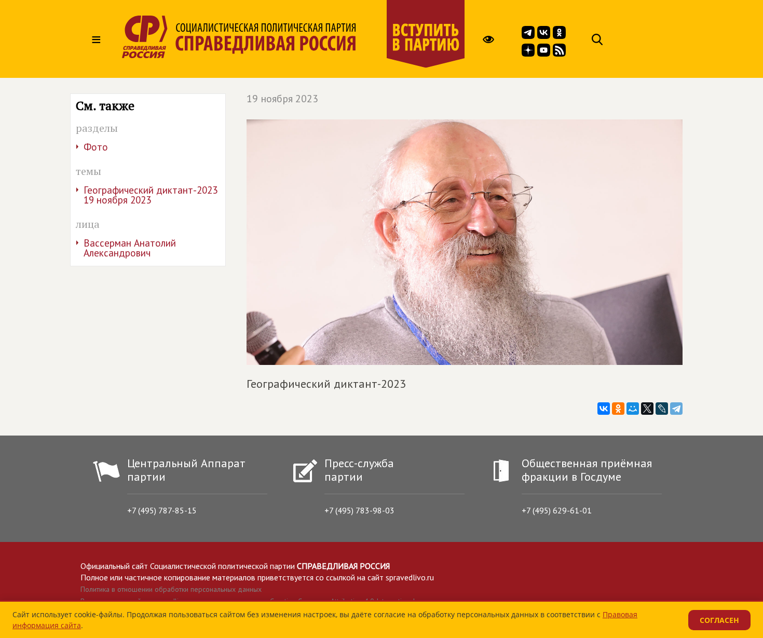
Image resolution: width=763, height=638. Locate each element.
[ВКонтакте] (603, 408)
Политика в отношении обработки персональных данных (171, 589)
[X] (647, 408)
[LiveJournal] (662, 408)
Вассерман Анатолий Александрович (130, 248)
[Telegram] (676, 408)
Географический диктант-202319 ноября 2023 (150, 195)
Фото (96, 147)
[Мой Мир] (632, 408)
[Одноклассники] (618, 408)
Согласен (719, 620)
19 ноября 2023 (282, 98)
